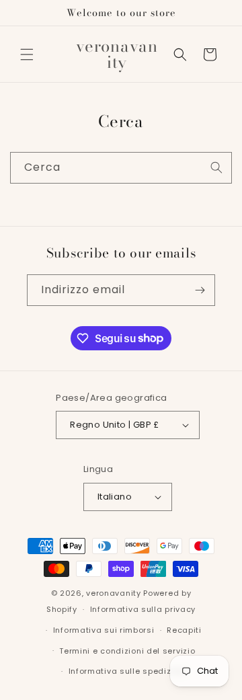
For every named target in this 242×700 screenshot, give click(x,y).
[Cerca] (216, 167)
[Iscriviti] (199, 290)
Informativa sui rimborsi (104, 630)
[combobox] (121, 168)
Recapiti (184, 630)
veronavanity (113, 593)
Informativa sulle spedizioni (128, 671)
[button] (27, 54)
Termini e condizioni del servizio (127, 651)
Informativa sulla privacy (143, 609)
